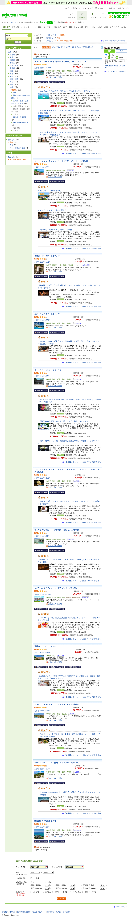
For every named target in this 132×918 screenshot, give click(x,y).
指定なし (49, 38)
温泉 (11, 145)
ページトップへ (121, 907)
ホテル (112, 55)
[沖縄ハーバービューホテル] (59, 656)
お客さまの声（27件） (42, 536)
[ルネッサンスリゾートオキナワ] (76, 324)
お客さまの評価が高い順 (84, 47)
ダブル (56, 892)
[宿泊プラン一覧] (41, 82)
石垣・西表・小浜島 (20, 122)
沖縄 (54, 35)
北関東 (12, 60)
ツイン (65, 892)
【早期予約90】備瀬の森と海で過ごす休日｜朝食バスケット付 (63, 421)
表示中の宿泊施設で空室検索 (114, 41)
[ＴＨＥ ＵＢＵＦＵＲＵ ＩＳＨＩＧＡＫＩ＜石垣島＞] (71, 714)
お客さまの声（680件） (43, 478)
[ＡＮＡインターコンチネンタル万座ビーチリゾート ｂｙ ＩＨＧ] (76, 71)
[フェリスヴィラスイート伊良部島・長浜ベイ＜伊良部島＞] (69, 540)
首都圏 (12, 63)
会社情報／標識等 (8, 912)
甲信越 (12, 68)
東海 (11, 74)
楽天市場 (112, 8)
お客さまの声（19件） (42, 769)
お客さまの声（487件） (43, 594)
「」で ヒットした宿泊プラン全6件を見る (82, 248)
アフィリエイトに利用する (116, 71)
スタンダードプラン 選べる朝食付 (52, 210)
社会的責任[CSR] (38, 912)
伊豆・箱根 (14, 65)
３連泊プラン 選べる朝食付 (49, 191)
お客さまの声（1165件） (43, 652)
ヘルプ (66, 8)
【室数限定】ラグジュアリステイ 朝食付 (55, 230)
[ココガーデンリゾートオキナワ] (84, 265)
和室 (86, 892)
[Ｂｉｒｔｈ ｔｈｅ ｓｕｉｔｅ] (76, 380)
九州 (11, 84)
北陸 (11, 71)
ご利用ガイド (76, 8)
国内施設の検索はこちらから (115, 66)
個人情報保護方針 (24, 912)
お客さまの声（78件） (42, 711)
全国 (48, 35)
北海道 (12, 55)
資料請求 (66, 912)
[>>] (102, 47)
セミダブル (47, 892)
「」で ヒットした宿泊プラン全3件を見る (82, 462)
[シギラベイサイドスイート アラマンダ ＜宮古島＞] (84, 598)
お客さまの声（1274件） (43, 68)
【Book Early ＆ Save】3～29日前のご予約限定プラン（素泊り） (64, 91)
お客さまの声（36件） (42, 167)
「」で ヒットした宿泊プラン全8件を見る (82, 153)
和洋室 (93, 892)
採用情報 (50, 912)
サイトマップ (87, 8)
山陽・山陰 (14, 79)
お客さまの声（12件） (42, 376)
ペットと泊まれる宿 (17, 148)
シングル (36, 892)
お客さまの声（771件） (43, 262)
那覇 (14, 93)
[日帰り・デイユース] (56, 667)
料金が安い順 (57, 47)
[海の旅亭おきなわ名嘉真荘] (76, 831)
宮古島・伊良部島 (20, 117)
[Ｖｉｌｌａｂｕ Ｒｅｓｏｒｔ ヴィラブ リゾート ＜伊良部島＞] (69, 171)
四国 (11, 82)
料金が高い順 (69, 47)
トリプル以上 (76, 892)
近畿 (11, 76)
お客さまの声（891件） (43, 320)
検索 (61, 898)
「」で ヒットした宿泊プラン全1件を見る (82, 306)
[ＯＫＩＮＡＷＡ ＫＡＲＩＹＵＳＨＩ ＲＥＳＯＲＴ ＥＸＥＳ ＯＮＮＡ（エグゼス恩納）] (76, 481)
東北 (11, 57)
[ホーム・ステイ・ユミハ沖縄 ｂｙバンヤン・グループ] (76, 772)
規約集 (58, 912)
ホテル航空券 (116, 58)
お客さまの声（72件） (42, 827)
